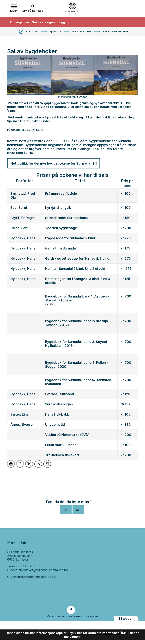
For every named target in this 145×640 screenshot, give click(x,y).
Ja (65, 510)
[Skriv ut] (11, 464)
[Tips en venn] (47, 464)
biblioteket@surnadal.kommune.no (43, 570)
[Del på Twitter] (29, 464)
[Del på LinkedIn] (38, 464)
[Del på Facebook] (20, 464)
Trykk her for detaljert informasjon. (94, 633)
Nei (78, 510)
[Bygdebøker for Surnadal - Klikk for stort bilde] (72, 75)
